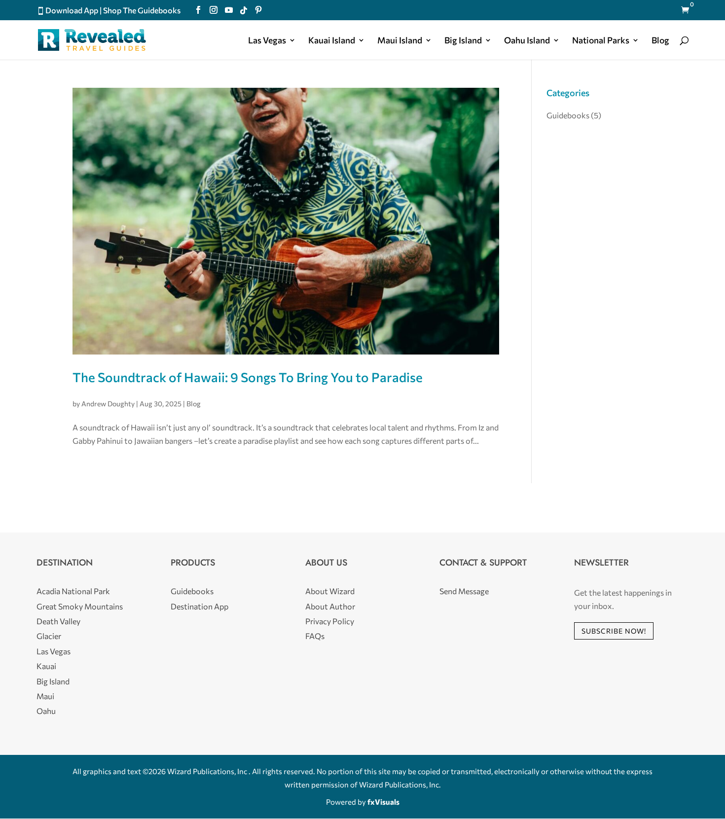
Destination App (199, 606)
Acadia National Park (73, 591)
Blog (660, 40)
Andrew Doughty (108, 403)
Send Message (464, 591)
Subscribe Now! (613, 631)
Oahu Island (527, 40)
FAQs (315, 636)
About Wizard (330, 591)
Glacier (48, 636)
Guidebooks (567, 115)
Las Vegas (267, 40)
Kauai (46, 666)
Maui (45, 696)
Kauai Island (331, 40)
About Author (330, 606)
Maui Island (399, 40)
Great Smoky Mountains (79, 606)
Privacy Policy (329, 621)
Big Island (463, 40)
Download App (71, 10)
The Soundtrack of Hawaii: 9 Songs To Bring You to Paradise (247, 377)
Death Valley (58, 621)
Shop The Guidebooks (142, 10)
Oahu (46, 710)
